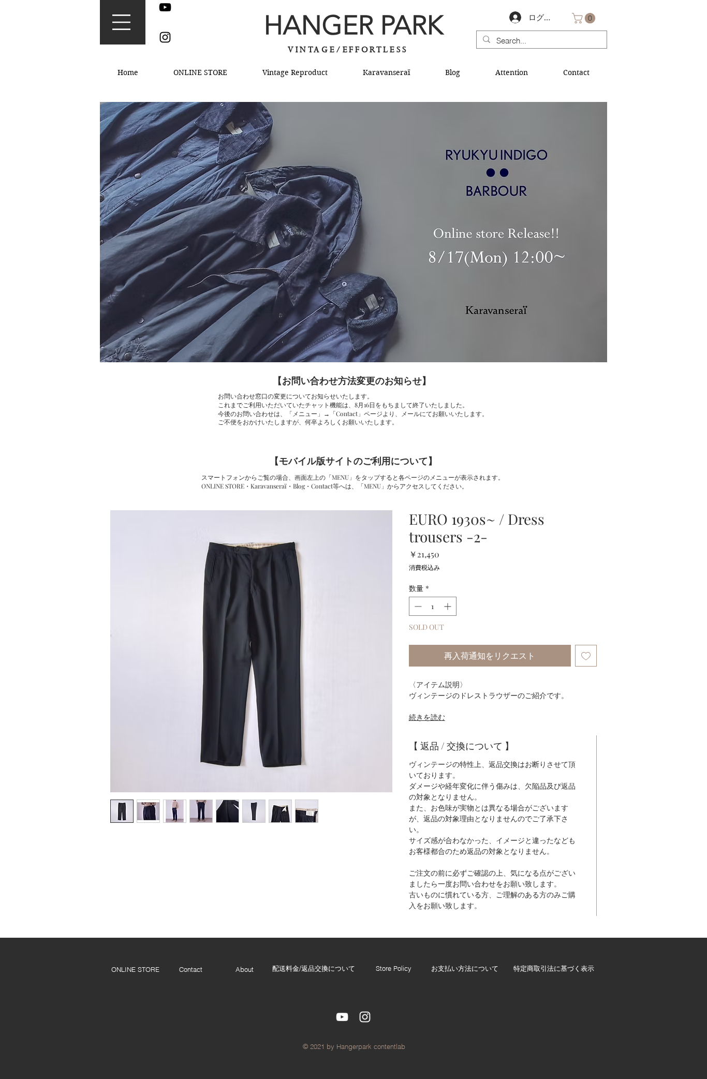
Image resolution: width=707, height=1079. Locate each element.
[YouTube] (165, 7)
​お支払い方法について (464, 968)
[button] (121, 22)
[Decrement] (416, 606)
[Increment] (448, 606)
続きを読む (427, 717)
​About (244, 969)
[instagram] (165, 37)
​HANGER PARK (353, 25)
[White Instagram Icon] (365, 1017)
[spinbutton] (432, 606)
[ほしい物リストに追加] (586, 656)
